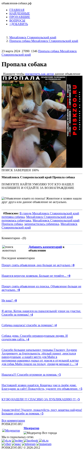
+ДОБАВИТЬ (18, 24)
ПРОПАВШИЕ (19, 17)
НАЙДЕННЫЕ (19, 13)
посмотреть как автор (39, 74)
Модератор (31, 428)
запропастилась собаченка (41, 224)
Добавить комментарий (45, 247)
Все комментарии (13, 420)
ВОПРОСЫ (17, 20)
